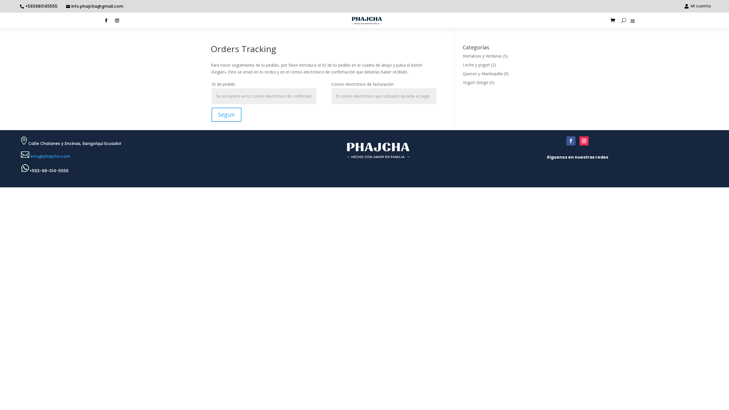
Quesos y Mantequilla (483, 73)
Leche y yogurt (476, 64)
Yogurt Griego (475, 82)
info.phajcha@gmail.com (97, 6)
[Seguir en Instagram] (117, 20)
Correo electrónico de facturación (362, 84)
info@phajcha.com (50, 156)
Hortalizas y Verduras (482, 56)
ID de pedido (223, 84)
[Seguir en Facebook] (106, 20)
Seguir (226, 114)
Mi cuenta (701, 6)
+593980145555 (41, 6)
